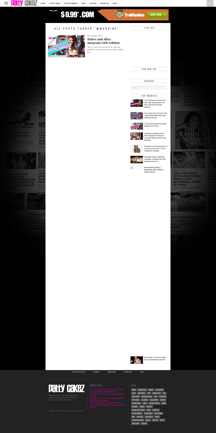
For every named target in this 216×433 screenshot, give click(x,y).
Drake (164, 403)
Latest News (54, 3)
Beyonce (149, 407)
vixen (148, 410)
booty (162, 420)
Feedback (96, 372)
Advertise (104, 3)
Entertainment (71, 3)
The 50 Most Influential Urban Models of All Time (106, 403)
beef (155, 396)
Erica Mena (135, 423)
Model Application (78, 372)
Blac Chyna (154, 400)
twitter (155, 420)
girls (134, 393)
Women (142, 407)
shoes (157, 417)
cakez (145, 403)
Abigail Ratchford (138, 410)
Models (151, 390)
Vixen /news (148, 413)
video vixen (135, 396)
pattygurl (135, 400)
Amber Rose (156, 393)
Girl (164, 393)
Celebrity (145, 400)
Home (43, 3)
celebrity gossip (138, 420)
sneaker (134, 407)
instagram (159, 390)
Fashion (93, 3)
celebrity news (154, 403)
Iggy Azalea (149, 417)
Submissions (111, 372)
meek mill (140, 417)
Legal (142, 372)
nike (133, 417)
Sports (144, 423)
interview (162, 396)
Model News (142, 390)
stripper (156, 410)
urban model (136, 403)
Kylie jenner (158, 413)
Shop (115, 3)
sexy (149, 393)
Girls (83, 3)
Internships (128, 372)
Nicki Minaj (141, 393)
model (134, 390)
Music (148, 420)
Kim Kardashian (147, 396)
